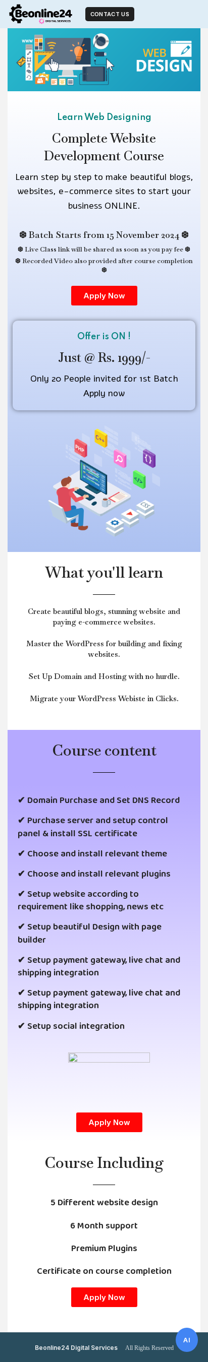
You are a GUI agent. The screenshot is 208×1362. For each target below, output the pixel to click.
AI (186, 1340)
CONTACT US (109, 14)
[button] (104, 295)
